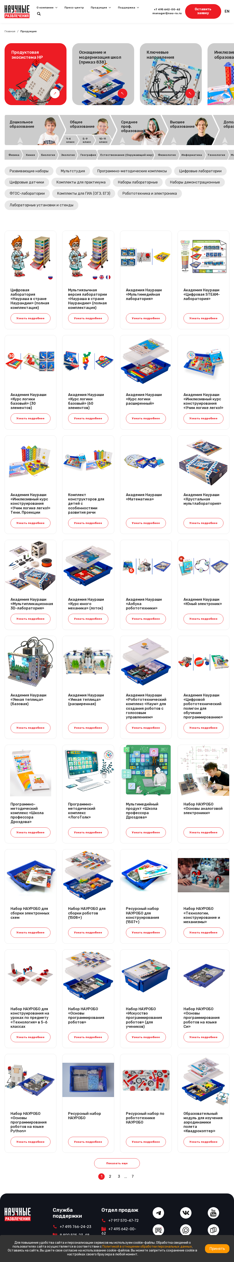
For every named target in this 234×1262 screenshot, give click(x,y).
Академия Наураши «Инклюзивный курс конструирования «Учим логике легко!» (203, 401)
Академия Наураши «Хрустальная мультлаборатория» (202, 499)
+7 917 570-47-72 (123, 1220)
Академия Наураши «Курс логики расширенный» (144, 399)
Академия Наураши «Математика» (144, 497)
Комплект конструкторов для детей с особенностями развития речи (86, 504)
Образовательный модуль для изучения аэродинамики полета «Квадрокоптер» (203, 1122)
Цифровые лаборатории (200, 171)
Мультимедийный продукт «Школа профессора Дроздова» (142, 811)
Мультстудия (73, 171)
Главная (10, 31)
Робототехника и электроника (149, 193)
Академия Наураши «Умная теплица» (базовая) (28, 699)
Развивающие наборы (29, 171)
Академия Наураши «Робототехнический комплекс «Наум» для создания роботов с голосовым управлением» (146, 706)
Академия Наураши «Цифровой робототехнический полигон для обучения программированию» (203, 706)
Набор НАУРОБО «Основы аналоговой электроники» (203, 808)
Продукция (99, 7)
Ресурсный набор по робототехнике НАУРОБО (145, 1117)
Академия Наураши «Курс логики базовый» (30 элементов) (28, 401)
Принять (217, 1248)
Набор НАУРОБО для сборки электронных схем (30, 912)
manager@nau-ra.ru (167, 13)
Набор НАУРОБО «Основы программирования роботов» (86, 1015)
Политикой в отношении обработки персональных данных (147, 1247)
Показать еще (117, 1163)
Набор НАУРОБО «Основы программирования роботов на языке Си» (201, 1018)
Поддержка (126, 7)
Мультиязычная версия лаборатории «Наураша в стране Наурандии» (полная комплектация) (87, 299)
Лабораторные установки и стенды (41, 205)
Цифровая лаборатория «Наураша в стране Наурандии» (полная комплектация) (30, 299)
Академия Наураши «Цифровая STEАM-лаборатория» (201, 294)
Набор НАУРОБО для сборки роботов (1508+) (87, 912)
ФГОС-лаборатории (27, 193)
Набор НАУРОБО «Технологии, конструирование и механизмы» (201, 915)
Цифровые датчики (27, 182)
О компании (45, 7)
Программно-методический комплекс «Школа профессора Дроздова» (27, 813)
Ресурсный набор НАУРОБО (84, 1115)
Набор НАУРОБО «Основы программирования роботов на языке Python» (29, 1122)
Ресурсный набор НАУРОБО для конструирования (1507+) (142, 915)
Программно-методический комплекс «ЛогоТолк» (81, 811)
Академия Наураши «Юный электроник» (202, 601)
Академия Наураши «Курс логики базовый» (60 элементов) (86, 401)
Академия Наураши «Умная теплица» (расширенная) (86, 699)
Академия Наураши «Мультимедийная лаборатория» (144, 294)
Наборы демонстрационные (195, 182)
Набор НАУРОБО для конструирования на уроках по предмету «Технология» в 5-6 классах (30, 1018)
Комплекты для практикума (81, 182)
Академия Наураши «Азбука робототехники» (144, 603)
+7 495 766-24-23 (75, 1227)
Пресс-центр (74, 7)
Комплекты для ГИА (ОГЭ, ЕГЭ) (83, 193)
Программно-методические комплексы (132, 171)
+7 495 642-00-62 (167, 9)
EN (227, 11)
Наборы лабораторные (138, 182)
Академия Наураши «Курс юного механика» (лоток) (86, 603)
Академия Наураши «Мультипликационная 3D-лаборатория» (31, 603)
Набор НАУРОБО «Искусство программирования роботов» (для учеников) (144, 1018)
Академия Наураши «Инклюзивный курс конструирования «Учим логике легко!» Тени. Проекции (30, 504)
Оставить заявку (203, 11)
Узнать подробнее (30, 318)
